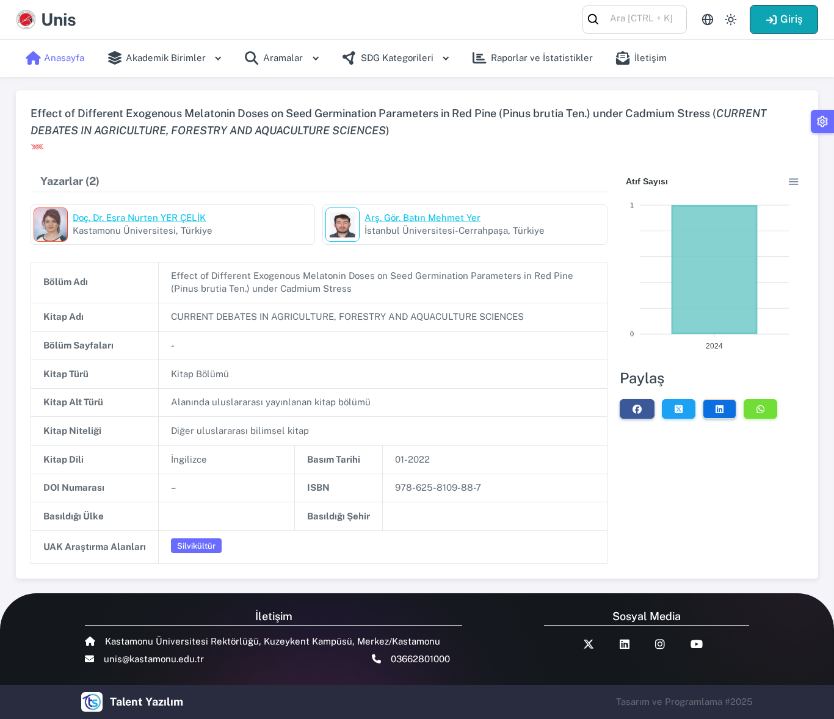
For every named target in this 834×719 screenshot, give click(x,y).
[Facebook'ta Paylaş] (637, 409)
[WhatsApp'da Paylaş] (760, 409)
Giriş (791, 19)
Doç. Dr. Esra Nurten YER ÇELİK (139, 217)
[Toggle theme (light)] (730, 19)
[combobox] (634, 19)
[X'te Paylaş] (678, 409)
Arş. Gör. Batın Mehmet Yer (422, 217)
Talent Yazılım (146, 701)
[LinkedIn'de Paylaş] (719, 409)
